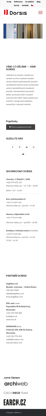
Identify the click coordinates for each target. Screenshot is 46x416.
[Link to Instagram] (33, 147)
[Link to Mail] (26, 147)
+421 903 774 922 (14, 336)
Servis (16, 5)
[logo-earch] (15, 402)
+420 (8, 182)
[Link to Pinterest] (19, 147)
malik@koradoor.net (14, 339)
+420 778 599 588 (14, 217)
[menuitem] (9, 1)
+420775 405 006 (13, 234)
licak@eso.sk (11, 316)
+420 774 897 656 (14, 202)
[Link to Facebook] (12, 147)
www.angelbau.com (14, 296)
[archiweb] (16, 383)
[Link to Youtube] (23, 154)
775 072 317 (16, 182)
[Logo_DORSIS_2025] (19, 12)
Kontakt (25, 5)
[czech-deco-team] (16, 393)
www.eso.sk (11, 319)
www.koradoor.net (14, 342)
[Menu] (39, 12)
